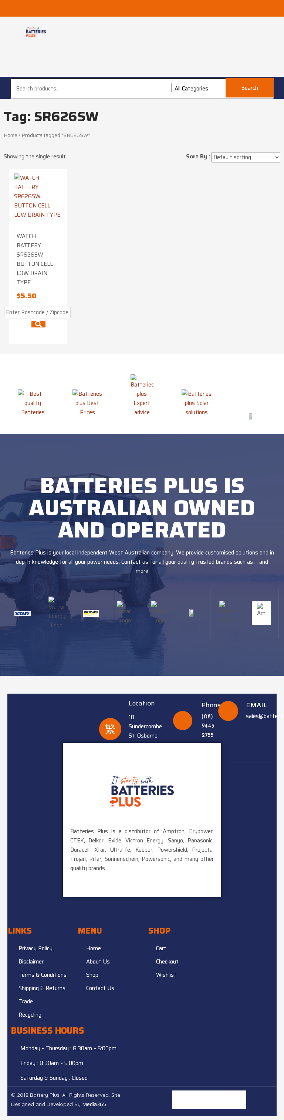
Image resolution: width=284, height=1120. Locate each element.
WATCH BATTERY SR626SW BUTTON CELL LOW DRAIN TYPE (35, 259)
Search (249, 87)
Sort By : (198, 156)
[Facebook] (237, 1099)
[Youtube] (218, 1099)
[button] (264, 32)
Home (10, 135)
